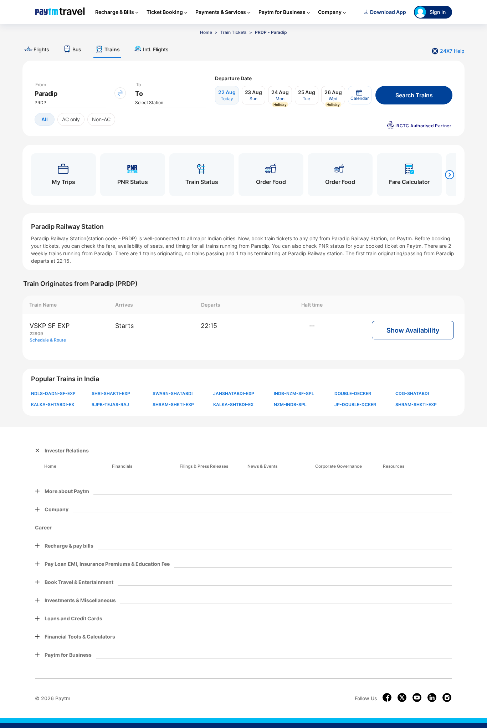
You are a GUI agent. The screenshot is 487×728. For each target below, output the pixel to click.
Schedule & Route (48, 340)
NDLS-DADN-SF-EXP (53, 393)
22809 (36, 333)
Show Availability (412, 330)
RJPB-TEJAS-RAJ (110, 404)
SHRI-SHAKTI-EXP (111, 393)
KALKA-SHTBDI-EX (233, 404)
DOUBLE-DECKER (352, 393)
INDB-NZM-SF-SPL (294, 393)
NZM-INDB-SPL (290, 404)
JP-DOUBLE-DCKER (355, 404)
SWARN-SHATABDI (173, 393)
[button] (359, 95)
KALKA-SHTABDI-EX (52, 404)
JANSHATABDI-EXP (233, 393)
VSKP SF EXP (50, 325)
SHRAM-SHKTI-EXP (173, 404)
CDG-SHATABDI (412, 393)
